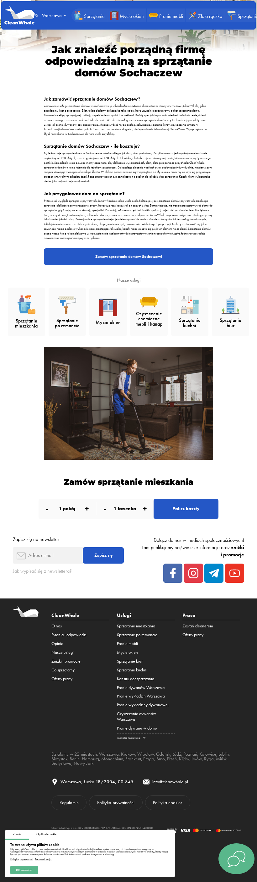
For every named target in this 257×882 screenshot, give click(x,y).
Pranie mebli (127, 643)
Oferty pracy (61, 678)
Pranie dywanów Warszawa (141, 687)
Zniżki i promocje (66, 661)
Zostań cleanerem (197, 625)
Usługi (124, 615)
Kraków (128, 754)
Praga (148, 759)
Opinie (57, 643)
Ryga (209, 759)
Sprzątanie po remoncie (137, 634)
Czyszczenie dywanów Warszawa (136, 716)
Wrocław (145, 754)
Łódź (176, 754)
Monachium (112, 759)
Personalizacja (43, 859)
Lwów (196, 759)
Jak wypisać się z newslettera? (42, 571)
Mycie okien (127, 652)
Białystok (59, 759)
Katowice (207, 754)
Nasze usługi (62, 652)
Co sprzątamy (63, 669)
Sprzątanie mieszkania (136, 625)
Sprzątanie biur (130, 661)
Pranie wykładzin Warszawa (141, 695)
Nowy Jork (83, 763)
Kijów (184, 759)
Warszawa (109, 754)
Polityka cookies (167, 802)
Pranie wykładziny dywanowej (143, 704)
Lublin (223, 754)
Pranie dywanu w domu (137, 727)
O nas (56, 625)
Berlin (75, 759)
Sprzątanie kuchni (132, 669)
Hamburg (90, 759)
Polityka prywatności (21, 859)
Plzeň (172, 759)
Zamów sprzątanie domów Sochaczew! (128, 256)
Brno (160, 759)
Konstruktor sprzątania (135, 678)
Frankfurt (133, 759)
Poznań (190, 754)
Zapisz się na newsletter (36, 539)
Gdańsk (163, 754)
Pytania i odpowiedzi (69, 634)
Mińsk (221, 759)
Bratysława (61, 763)
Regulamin (69, 802)
